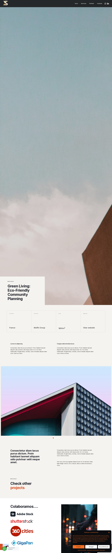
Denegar (91, 546)
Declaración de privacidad (93, 550)
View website (89, 328)
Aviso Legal (102, 550)
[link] (21, 514)
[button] (109, 532)
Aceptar (78, 546)
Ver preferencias (103, 546)
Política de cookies (82, 550)
